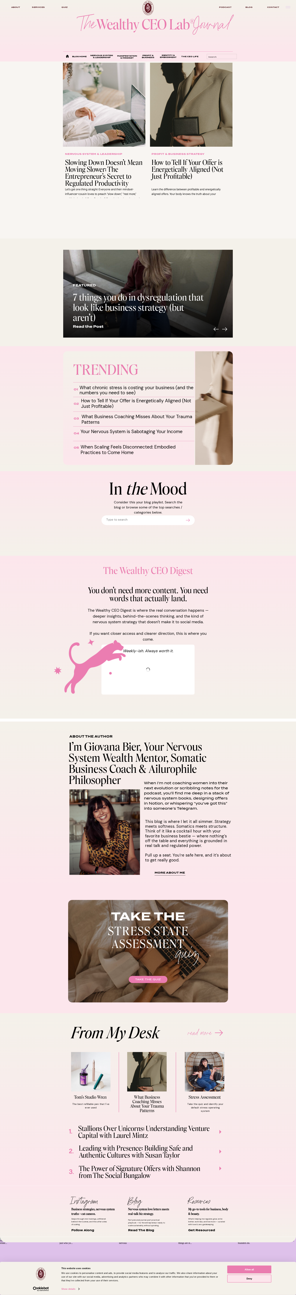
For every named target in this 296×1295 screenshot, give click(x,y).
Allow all (249, 1269)
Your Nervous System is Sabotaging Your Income (132, 431)
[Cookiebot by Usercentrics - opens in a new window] (40, 1289)
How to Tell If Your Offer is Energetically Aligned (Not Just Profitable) (187, 168)
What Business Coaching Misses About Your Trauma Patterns (137, 419)
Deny (249, 1278)
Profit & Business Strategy (178, 154)
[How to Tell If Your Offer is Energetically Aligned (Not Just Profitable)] (191, 105)
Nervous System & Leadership (93, 154)
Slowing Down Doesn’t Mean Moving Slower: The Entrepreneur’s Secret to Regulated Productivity (103, 172)
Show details (68, 1289)
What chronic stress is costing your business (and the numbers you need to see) (136, 390)
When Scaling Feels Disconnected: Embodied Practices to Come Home (128, 449)
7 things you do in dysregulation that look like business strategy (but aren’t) (138, 307)
